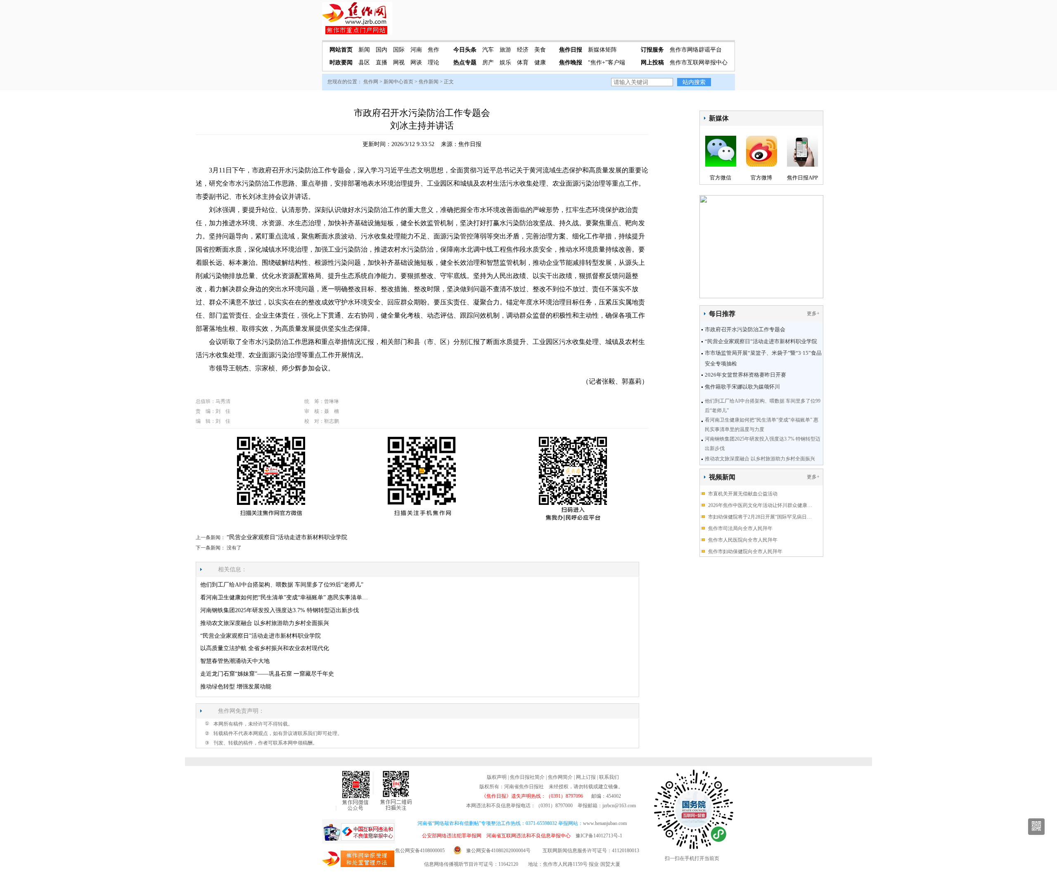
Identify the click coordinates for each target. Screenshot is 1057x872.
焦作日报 (570, 50)
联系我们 (609, 777)
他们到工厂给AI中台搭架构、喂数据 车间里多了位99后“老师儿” (281, 585)
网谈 (416, 62)
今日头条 (464, 50)
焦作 (433, 50)
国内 (381, 50)
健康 (540, 62)
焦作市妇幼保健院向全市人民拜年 (745, 551)
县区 (364, 62)
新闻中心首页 (398, 82)
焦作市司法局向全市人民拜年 (740, 528)
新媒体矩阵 (602, 50)
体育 (522, 62)
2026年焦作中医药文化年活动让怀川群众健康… (760, 505)
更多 (812, 313)
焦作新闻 (428, 82)
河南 (416, 50)
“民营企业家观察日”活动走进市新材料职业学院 (761, 341)
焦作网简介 (560, 777)
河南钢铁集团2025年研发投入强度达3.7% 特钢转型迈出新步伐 (279, 610)
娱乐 (505, 62)
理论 (433, 62)
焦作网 (370, 82)
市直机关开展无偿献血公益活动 (742, 494)
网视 (399, 62)
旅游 (505, 50)
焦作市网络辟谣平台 (696, 50)
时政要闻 (341, 62)
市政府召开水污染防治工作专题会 (745, 329)
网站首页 (341, 50)
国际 (399, 50)
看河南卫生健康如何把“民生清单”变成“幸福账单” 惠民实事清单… (284, 597)
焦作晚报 (570, 62)
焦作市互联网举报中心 (699, 62)
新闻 (364, 50)
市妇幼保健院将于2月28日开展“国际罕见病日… (760, 517)
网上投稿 (652, 62)
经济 (522, 50)
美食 (540, 50)
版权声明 (497, 777)
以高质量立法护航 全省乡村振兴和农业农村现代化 (264, 648)
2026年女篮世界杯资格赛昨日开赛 (745, 375)
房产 (488, 62)
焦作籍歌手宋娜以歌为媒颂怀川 (742, 387)
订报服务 (652, 50)
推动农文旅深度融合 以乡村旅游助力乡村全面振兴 (760, 459)
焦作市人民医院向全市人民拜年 (742, 540)
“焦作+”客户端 (606, 62)
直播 (381, 62)
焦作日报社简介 (527, 777)
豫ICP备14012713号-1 (599, 836)
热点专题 (464, 62)
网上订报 (586, 777)
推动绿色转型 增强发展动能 (235, 686)
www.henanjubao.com (605, 823)
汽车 (488, 50)
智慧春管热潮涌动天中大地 (235, 661)
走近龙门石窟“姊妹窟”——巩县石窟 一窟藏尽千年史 (267, 674)
